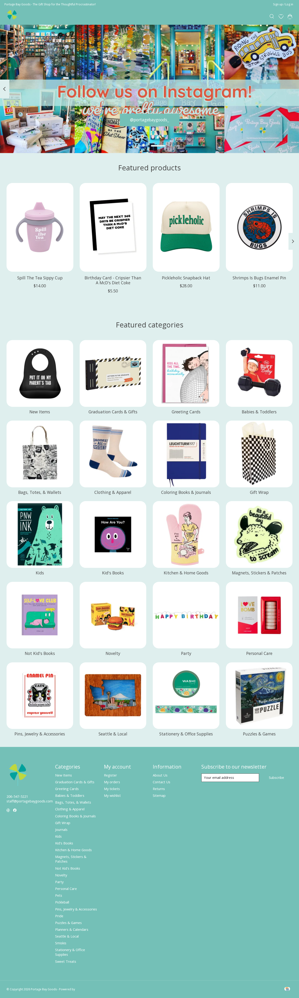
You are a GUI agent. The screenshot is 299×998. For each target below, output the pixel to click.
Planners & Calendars (71, 929)
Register (110, 775)
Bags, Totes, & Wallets (39, 492)
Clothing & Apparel (112, 492)
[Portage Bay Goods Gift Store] (12, 16)
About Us (160, 775)
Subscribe (276, 777)
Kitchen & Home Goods (186, 573)
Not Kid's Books (40, 653)
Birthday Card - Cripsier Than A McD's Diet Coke (113, 280)
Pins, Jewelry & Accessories (39, 734)
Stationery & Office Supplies (186, 734)
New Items (39, 412)
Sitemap (159, 795)
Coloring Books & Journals (186, 492)
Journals (61, 829)
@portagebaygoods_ (149, 120)
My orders (112, 782)
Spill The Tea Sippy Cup (39, 278)
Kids (40, 573)
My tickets (112, 788)
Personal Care (259, 653)
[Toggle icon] (271, 16)
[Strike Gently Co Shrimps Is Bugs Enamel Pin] (259, 227)
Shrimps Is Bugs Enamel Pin (259, 278)
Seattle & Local (113, 734)
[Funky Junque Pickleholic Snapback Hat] (186, 227)
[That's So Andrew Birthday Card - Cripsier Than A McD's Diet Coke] (113, 227)
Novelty (113, 653)
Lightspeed (83, 989)
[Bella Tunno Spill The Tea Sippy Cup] (40, 227)
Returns (159, 788)
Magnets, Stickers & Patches (259, 573)
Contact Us (161, 782)
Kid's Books (113, 573)
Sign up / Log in (283, 4)
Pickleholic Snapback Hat (186, 278)
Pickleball (62, 902)
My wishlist (112, 795)
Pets (58, 895)
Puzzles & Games (259, 734)
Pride (59, 916)
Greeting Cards (186, 412)
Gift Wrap (259, 492)
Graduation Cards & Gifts (113, 412)
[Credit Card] (287, 989)
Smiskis (60, 943)
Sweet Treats (65, 961)
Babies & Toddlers (259, 412)
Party (186, 653)
